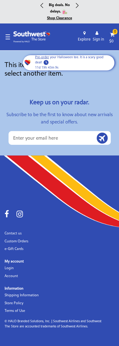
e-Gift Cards (14, 249)
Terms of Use (15, 311)
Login (9, 268)
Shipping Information (22, 295)
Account (11, 276)
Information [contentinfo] (14, 288)
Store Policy (14, 303)
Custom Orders (16, 241)
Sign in (98, 39)
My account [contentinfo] (14, 261)
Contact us (13, 233)
